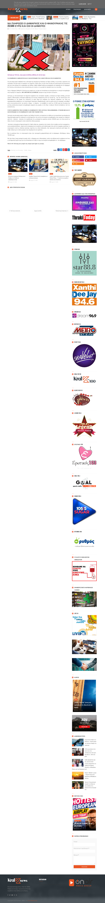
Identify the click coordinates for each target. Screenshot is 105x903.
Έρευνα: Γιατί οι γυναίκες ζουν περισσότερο (83, 825)
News (55, 16)
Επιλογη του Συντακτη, (17, 150)
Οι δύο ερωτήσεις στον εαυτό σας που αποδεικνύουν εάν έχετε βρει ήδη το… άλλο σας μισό (90, 752)
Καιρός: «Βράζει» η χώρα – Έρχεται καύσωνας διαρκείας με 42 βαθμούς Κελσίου (90, 775)
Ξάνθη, (25, 150)
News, (29, 150)
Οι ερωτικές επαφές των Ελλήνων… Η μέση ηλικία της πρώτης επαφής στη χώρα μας (90, 742)
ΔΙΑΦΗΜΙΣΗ (87, 9)
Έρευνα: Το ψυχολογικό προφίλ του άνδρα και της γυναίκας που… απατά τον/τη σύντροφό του (90, 785)
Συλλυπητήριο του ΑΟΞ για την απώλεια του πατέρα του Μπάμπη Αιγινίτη (87, 18)
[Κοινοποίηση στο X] (61, 149)
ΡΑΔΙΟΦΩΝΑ (77, 9)
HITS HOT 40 (78, 820)
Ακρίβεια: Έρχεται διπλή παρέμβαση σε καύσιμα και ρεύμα (38, 177)
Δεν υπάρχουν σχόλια (41, 28)
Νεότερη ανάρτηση (15, 210)
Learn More (82, 4)
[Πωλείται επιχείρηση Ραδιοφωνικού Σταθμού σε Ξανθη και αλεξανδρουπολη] (16, 177)
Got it (89, 4)
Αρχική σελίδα (37, 210)
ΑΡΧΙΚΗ (68, 9)
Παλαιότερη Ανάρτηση (61, 210)
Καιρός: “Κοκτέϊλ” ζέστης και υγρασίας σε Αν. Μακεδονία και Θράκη (83, 705)
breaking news (14, 18)
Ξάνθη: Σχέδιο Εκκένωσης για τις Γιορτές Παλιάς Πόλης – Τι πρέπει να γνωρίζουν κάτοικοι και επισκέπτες (59, 177)
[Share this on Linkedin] (69, 149)
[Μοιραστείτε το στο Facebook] (58, 149)
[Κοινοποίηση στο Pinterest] (66, 149)
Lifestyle (30, 16)
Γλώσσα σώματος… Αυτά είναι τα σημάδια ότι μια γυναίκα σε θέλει (36, 18)
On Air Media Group (32, 900)
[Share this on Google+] (63, 149)
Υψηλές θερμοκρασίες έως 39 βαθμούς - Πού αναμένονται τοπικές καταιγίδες (61, 18)
